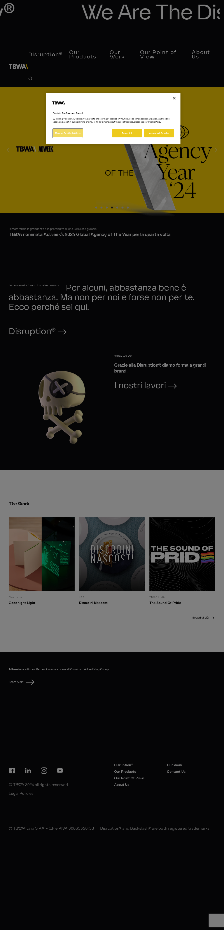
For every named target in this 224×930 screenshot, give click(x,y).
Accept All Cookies (159, 133)
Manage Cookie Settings (67, 133)
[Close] (174, 98)
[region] (113, 118)
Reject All (127, 133)
